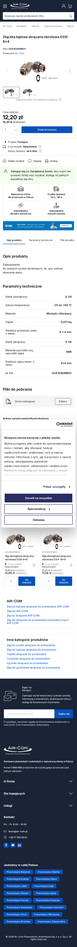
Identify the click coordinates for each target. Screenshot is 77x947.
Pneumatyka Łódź (44, 886)
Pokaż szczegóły (54, 486)
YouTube (12, 845)
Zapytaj (37, 161)
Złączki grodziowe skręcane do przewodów (33, 667)
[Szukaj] (70, 16)
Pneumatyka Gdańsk (49, 871)
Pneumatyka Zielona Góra (51, 921)
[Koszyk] (70, 6)
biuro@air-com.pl (18, 831)
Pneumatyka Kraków (18, 879)
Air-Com (19, 53)
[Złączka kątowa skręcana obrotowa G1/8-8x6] (20, 541)
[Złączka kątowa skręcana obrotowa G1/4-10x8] (57, 541)
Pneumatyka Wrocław (18, 921)
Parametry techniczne (41, 240)
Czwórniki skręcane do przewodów (28, 658)
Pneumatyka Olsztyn (18, 893)
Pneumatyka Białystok (18, 871)
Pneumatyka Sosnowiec (19, 907)
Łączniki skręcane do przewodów (27, 663)
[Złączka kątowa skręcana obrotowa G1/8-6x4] (38, 71)
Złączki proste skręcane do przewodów (31, 645)
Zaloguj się (18, 171)
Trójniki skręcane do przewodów (26, 654)
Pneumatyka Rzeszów (48, 900)
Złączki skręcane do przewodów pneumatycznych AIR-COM (38, 621)
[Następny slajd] (69, 71)
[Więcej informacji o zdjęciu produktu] (60, 99)
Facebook (6, 845)
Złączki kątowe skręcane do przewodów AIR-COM (38, 606)
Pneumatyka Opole (46, 893)
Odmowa (38, 519)
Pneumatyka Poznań (18, 900)
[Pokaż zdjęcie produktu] (11, 92)
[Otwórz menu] (5, 6)
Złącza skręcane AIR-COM (23, 615)
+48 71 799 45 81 (18, 837)
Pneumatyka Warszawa (46, 914)
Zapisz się (63, 713)
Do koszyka (26, 581)
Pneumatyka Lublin (17, 886)
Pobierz (63, 401)
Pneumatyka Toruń (17, 914)
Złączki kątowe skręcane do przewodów (31, 649)
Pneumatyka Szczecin (52, 907)
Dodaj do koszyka (47, 129)
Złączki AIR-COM (17, 611)
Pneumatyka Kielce (46, 879)
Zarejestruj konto (41, 171)
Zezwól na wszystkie (38, 497)
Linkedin (19, 845)
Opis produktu (14, 240)
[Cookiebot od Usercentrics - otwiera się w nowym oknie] (56, 424)
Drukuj (53, 161)
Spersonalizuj (36, 508)
